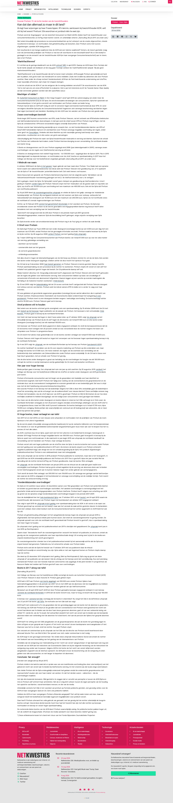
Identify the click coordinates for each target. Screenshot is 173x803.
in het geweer (46, 166)
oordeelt (99, 369)
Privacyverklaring (100, 792)
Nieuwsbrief (124, 2)
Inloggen (136, 2)
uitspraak (39, 345)
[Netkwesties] (33, 755)
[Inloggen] (93, 790)
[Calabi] (86, 797)
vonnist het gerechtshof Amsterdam (53, 204)
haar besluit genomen (52, 264)
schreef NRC (61, 65)
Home (21, 9)
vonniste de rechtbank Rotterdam (30, 593)
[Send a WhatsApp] (126, 37)
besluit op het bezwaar (30, 311)
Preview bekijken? (119, 778)
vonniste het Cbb (36, 599)
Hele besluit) (59, 281)
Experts (86, 9)
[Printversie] (113, 37)
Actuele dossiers (136, 727)
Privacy (28, 9)
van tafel (40, 602)
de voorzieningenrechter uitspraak (46, 193)
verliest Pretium (54, 234)
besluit (83, 497)
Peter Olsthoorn (24, 18)
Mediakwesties (40, 9)
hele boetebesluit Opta (49, 497)
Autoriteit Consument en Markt (32, 98)
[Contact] (84, 790)
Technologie (66, 9)
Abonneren (134, 773)
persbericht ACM (94, 345)
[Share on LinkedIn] (117, 37)
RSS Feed (23, 779)
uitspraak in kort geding (46, 504)
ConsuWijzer (33, 132)
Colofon (114, 2)
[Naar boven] (89, 790)
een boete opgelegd (48, 581)
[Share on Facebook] (122, 37)
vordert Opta (37, 184)
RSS (145, 2)
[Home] (80, 790)
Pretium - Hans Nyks (119, 22)
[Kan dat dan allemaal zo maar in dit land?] (28, 3)
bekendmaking (42, 284)
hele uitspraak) (80, 234)
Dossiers (77, 9)
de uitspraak (92, 317)
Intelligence (53, 9)
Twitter (22, 782)
